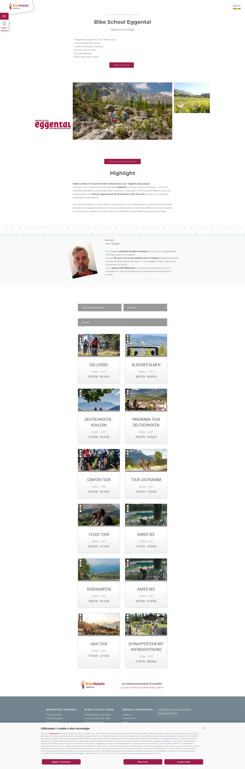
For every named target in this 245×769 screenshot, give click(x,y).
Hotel (40, 6)
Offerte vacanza (55, 6)
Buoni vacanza (89, 6)
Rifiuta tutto (143, 762)
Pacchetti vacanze (54, 718)
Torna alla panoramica (122, 161)
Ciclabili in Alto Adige (94, 722)
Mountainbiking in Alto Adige (97, 715)
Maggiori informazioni (61, 762)
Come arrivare (128, 718)
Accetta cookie (183, 762)
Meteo (125, 722)
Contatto (126, 715)
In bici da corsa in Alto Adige (97, 718)
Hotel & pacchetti (54, 715)
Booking (72, 6)
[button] (203, 728)
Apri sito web (122, 65)
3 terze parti (53, 733)
